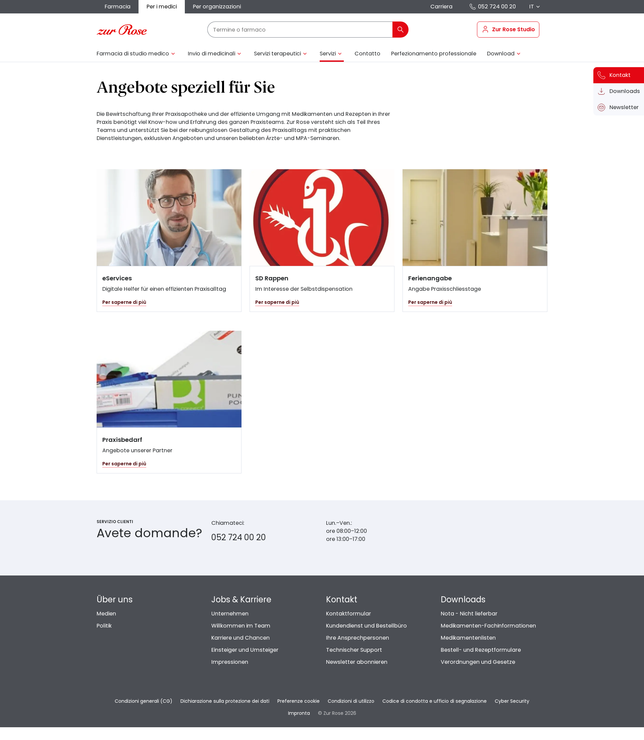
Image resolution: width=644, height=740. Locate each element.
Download (501, 53)
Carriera (441, 6)
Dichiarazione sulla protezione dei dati (224, 701)
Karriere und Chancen (240, 638)
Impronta (299, 713)
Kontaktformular (348, 613)
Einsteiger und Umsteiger (244, 650)
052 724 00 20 (497, 6)
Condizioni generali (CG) (143, 701)
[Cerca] (400, 29)
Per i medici (162, 6)
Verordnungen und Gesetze (478, 662)
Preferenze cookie (298, 701)
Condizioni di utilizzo (351, 701)
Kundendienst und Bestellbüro (366, 626)
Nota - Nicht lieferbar (469, 613)
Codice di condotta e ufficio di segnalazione (434, 701)
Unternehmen (230, 613)
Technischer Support (354, 650)
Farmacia (117, 6)
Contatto (367, 53)
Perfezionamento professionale (433, 53)
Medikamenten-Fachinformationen (488, 626)
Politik (104, 626)
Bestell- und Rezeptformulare (481, 650)
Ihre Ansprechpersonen (357, 638)
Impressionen (229, 662)
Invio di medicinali (211, 53)
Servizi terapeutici (277, 53)
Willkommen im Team (240, 626)
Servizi (328, 53)
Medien (106, 613)
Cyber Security (512, 701)
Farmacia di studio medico (133, 53)
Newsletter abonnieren (356, 662)
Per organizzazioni (217, 6)
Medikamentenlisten (468, 638)
